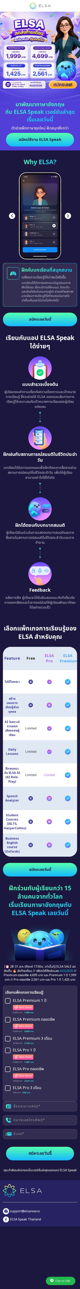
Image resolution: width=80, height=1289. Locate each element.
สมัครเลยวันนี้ (40, 348)
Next (68, 216)
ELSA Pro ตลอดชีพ (28, 1098)
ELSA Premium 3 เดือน (32, 1067)
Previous (12, 216)
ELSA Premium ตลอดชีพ (34, 1048)
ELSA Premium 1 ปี (29, 1029)
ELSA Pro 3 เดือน (27, 1116)
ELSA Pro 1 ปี (24, 1079)
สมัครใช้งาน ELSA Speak (40, 140)
